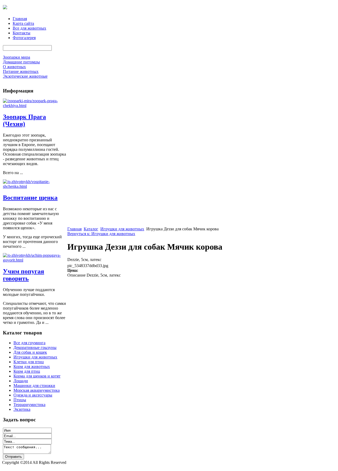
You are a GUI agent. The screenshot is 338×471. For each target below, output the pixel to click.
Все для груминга (29, 343)
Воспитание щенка (30, 197)
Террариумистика (29, 404)
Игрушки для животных (35, 357)
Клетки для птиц (28, 362)
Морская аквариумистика (36, 390)
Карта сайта (23, 23)
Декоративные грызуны (35, 347)
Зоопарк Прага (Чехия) (24, 120)
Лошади (20, 381)
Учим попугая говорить (23, 275)
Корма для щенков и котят (36, 376)
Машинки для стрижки (34, 385)
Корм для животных (31, 366)
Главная (20, 18)
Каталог (91, 229)
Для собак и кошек (30, 352)
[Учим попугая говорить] (34, 260)
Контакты (21, 33)
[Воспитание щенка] (34, 186)
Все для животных (29, 28)
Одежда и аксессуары (32, 395)
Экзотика (21, 409)
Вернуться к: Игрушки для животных (101, 233)
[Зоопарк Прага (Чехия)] (34, 105)
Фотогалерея (24, 37)
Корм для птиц (26, 371)
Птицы (19, 400)
